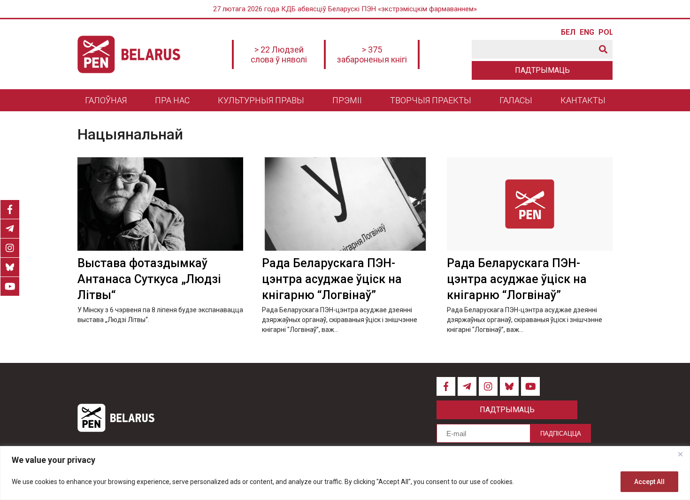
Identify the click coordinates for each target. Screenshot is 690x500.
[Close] (680, 454)
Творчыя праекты (430, 100)
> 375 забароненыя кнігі (372, 54)
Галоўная (106, 100)
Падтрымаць (542, 70)
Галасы (515, 100)
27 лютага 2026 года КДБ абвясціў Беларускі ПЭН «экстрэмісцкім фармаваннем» (345, 9)
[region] (345, 473)
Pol (605, 32)
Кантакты (583, 100)
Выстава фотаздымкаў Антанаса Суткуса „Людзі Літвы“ (149, 279)
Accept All (649, 481)
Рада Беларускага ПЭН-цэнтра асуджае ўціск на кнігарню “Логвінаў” (332, 279)
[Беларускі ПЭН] (128, 54)
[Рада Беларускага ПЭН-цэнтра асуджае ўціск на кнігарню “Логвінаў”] (345, 204)
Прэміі (347, 100)
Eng (587, 32)
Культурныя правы (261, 100)
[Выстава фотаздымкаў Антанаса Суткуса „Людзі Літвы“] (160, 204)
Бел (568, 32)
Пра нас (172, 100)
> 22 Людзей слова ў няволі (279, 54)
